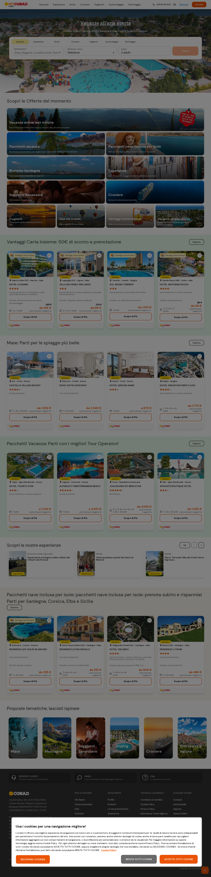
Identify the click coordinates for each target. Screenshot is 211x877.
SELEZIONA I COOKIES (33, 859)
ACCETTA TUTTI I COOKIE (178, 859)
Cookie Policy (108, 850)
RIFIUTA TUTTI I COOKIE (139, 859)
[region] (106, 842)
